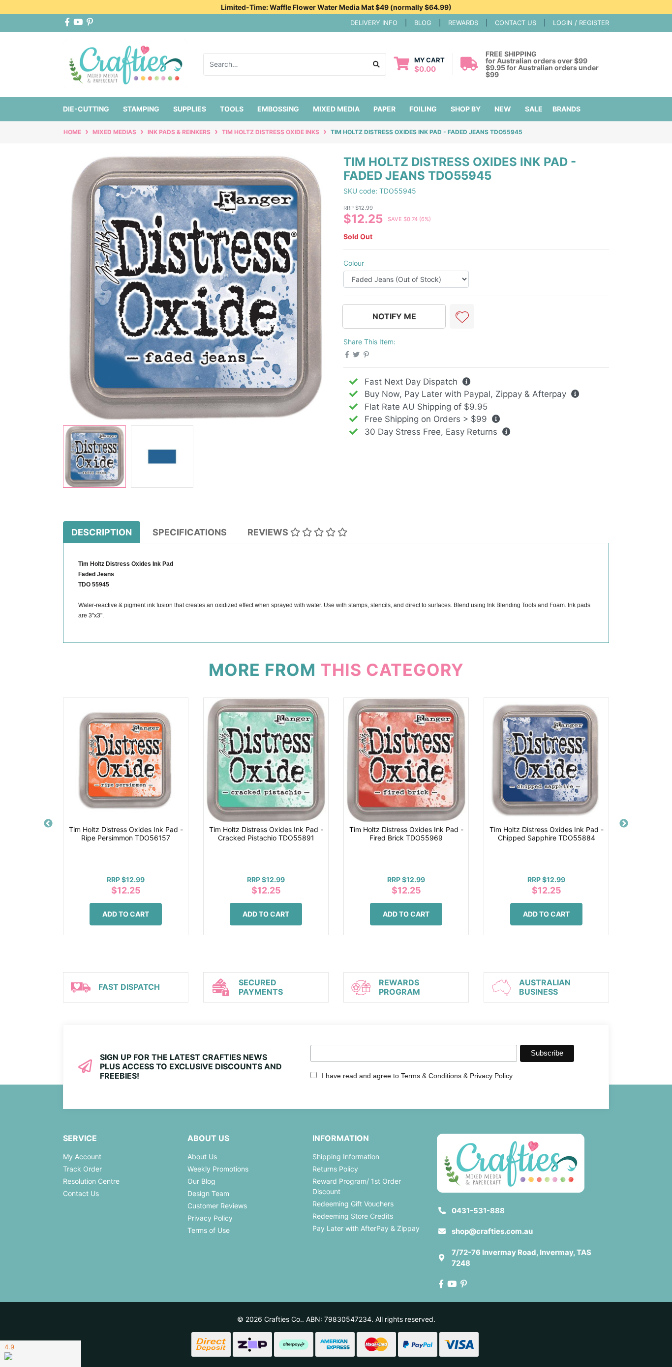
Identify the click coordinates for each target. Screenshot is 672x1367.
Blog (422, 23)
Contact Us (81, 1193)
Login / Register (581, 23)
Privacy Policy (210, 1218)
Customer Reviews (217, 1205)
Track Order (82, 1169)
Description (101, 532)
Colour (353, 263)
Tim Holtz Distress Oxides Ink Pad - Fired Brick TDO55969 (406, 833)
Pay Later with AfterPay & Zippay (366, 1228)
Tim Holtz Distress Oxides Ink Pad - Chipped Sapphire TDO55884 (546, 833)
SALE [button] (534, 109)
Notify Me (394, 316)
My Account (82, 1156)
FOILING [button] (423, 109)
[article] (126, 823)
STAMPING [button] (141, 109)
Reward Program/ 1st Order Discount (356, 1186)
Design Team (208, 1193)
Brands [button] (566, 109)
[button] (462, 316)
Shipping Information (345, 1156)
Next (624, 824)
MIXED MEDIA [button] (336, 109)
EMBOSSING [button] (278, 109)
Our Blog (201, 1181)
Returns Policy (335, 1169)
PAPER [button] (384, 109)
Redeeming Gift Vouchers (353, 1204)
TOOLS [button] (232, 109)
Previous (48, 824)
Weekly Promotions (217, 1169)
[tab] (101, 532)
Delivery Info (373, 23)
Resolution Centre (91, 1181)
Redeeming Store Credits (352, 1216)
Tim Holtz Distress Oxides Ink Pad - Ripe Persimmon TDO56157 (126, 833)
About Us (202, 1156)
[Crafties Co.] (125, 63)
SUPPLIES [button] (189, 109)
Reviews (268, 532)
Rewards (463, 23)
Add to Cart (125, 914)
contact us (515, 23)
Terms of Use (208, 1230)
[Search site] (376, 64)
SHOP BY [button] (466, 109)
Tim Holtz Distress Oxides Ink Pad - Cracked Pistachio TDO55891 (266, 833)
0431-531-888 (478, 1210)
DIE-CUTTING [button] (86, 109)
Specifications (190, 532)
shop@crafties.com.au (492, 1231)
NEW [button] (502, 109)
